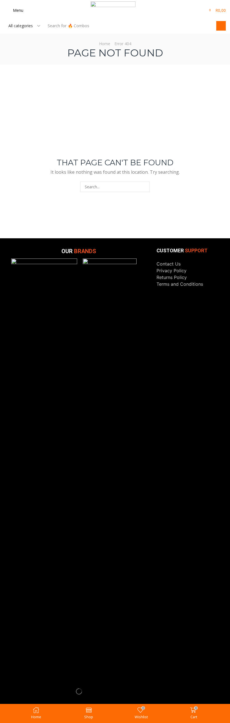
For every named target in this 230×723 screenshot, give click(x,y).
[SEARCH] (144, 187)
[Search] (221, 26)
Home (104, 43)
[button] (13, 10)
